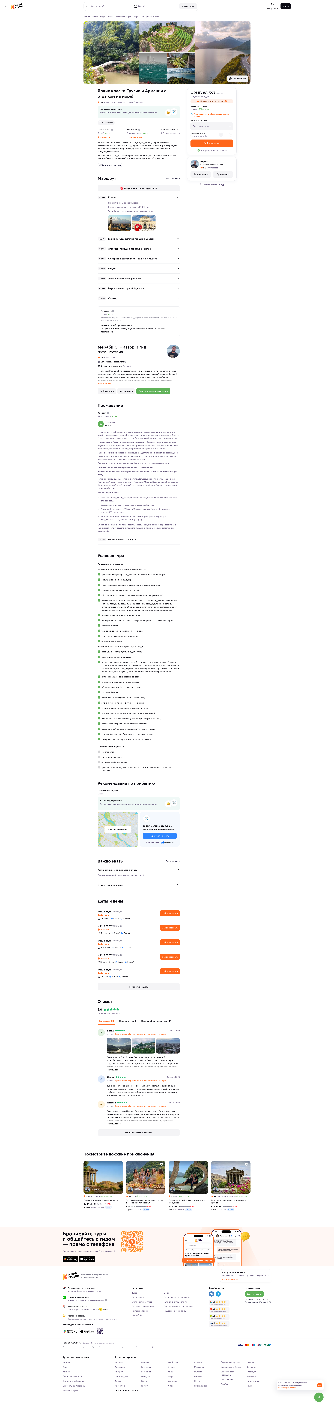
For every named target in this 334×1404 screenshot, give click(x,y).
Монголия (199, 1367)
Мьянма (198, 1371)
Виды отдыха (138, 1297)
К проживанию (134, 137)
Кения (171, 1371)
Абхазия (119, 1362)
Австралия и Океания (73, 1381)
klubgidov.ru (153, 1347)
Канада (171, 1367)
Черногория (253, 1381)
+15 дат (146, 1210)
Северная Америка (72, 1376)
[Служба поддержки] (319, 1397)
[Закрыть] (178, 197)
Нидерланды (200, 1385)
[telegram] (218, 1294)
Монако (198, 1362)
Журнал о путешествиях (175, 1301)
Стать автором (228, 1279)
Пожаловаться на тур (214, 184)
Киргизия (172, 1381)
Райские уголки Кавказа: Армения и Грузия (228, 1201)
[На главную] (17, 6)
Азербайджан (121, 1376)
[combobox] (210, 125)
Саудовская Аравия (230, 1362)
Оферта (86, 1343)
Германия (146, 1371)
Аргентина (120, 1385)
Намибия (198, 1376)
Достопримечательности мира (178, 1306)
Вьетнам (145, 1362)
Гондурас (145, 1376)
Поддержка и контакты (175, 1310)
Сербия (224, 1384)
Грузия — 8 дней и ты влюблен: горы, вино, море (187, 1201)
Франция (251, 1371)
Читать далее (104, 383)
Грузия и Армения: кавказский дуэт (101, 1200)
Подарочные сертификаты (177, 1297)
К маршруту (104, 137)
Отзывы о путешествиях (144, 1306)
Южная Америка (71, 1390)
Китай (170, 1385)
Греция (144, 1381)
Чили (249, 1385)
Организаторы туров (142, 1301)
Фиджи (250, 1362)
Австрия (119, 1371)
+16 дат (108, 1207)
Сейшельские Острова (232, 1367)
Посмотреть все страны (127, 1390)
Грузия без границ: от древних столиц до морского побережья (144, 1201)
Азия (65, 1367)
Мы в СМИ (137, 1315)
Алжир (118, 1381)
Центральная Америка (74, 1385)
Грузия (144, 1385)
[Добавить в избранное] (119, 1164)
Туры (134, 1292)
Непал (197, 1381)
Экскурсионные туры (111, 165)
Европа (66, 1362)
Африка (66, 1371)
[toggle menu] (6, 6)
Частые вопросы (140, 1310)
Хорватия (251, 1376)
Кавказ (121, 102)
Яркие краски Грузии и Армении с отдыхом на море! (140, 1034)
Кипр (170, 1376)
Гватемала (146, 1367)
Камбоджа (173, 1362)
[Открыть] (178, 238)
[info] (106, 1300)
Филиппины (252, 1367)
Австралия (120, 1367)
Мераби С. (108, 347)
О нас (166, 1292)
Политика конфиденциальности (102, 1343)
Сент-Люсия (227, 1379)
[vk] (211, 1294)
